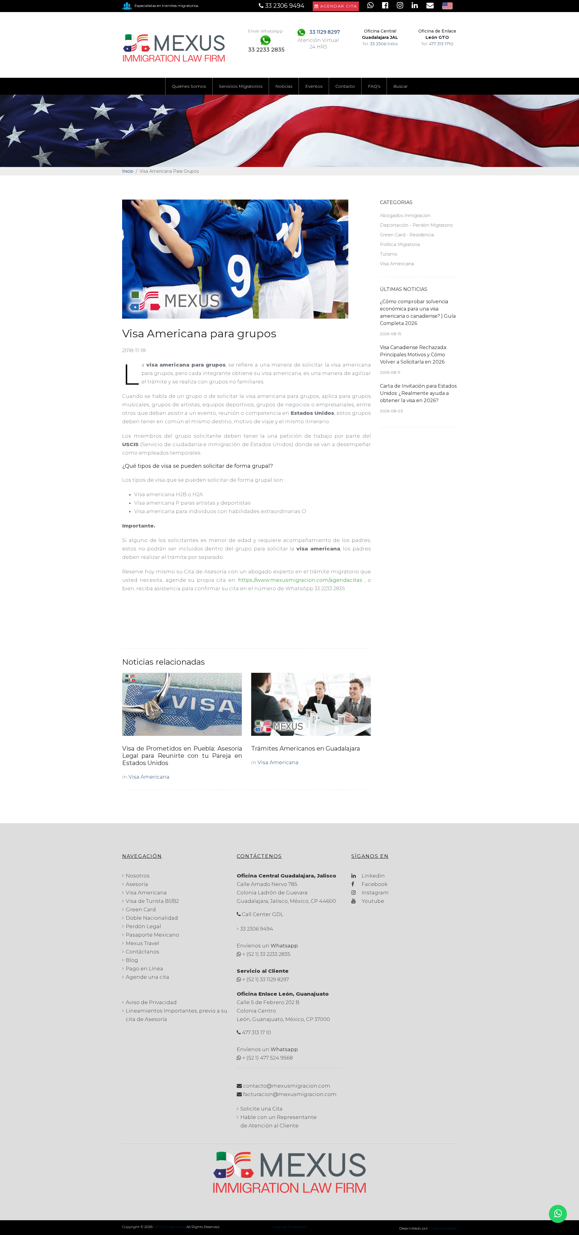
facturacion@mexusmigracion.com (290, 1094)
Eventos (313, 86)
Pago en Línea (144, 969)
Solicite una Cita (261, 1109)
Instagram (374, 893)
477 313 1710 (441, 43)
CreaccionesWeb (443, 1228)
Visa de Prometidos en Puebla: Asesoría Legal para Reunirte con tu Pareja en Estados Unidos (182, 756)
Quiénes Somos (189, 86)
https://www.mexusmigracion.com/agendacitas (300, 580)
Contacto (345, 86)
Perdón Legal (143, 926)
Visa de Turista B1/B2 (152, 901)
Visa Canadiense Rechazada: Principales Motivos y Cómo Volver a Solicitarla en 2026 (413, 355)
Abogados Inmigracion (405, 215)
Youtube (372, 901)
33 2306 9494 (384, 43)
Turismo (388, 254)
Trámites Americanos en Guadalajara (305, 748)
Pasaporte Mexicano (152, 935)
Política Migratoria (400, 244)
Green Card (141, 909)
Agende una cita (147, 977)
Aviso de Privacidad (151, 1002)
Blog (132, 960)
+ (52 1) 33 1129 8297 (265, 979)
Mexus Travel (142, 943)
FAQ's (374, 86)
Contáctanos (142, 952)
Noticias (283, 86)
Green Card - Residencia (407, 235)
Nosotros (138, 876)
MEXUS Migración (169, 1226)
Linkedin (372, 876)
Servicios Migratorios (240, 86)
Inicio (127, 171)
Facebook (374, 884)
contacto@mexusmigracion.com (286, 1086)
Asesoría (137, 884)
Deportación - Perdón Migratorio (416, 225)
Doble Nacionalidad (152, 918)
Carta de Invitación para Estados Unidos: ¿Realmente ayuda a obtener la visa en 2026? (418, 393)
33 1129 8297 (324, 32)
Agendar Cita (338, 6)
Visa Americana (148, 777)
